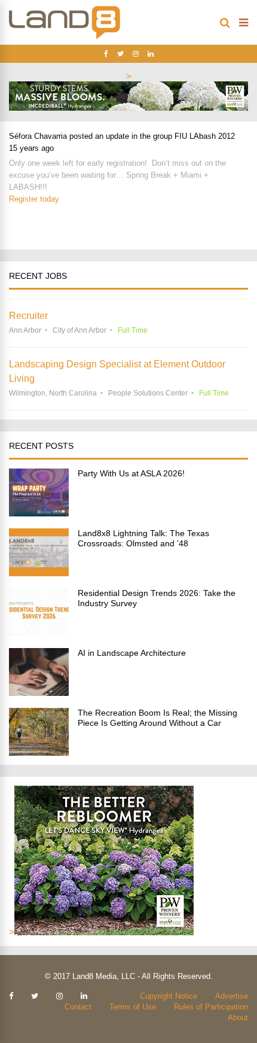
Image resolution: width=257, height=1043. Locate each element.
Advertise (231, 996)
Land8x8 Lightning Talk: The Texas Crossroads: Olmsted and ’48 (143, 538)
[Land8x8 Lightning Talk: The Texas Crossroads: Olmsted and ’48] (39, 573)
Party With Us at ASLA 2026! (131, 473)
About (238, 1017)
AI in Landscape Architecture (132, 653)
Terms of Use (132, 1006)
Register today (34, 198)
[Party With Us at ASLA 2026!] (39, 513)
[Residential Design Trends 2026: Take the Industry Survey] (39, 633)
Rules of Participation (211, 1006)
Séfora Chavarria (38, 136)
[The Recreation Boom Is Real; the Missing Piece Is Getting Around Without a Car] (39, 752)
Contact (78, 1006)
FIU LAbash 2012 (205, 136)
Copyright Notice (168, 996)
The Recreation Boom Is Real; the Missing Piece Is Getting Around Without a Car (157, 718)
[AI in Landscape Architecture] (39, 693)
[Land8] (64, 37)
